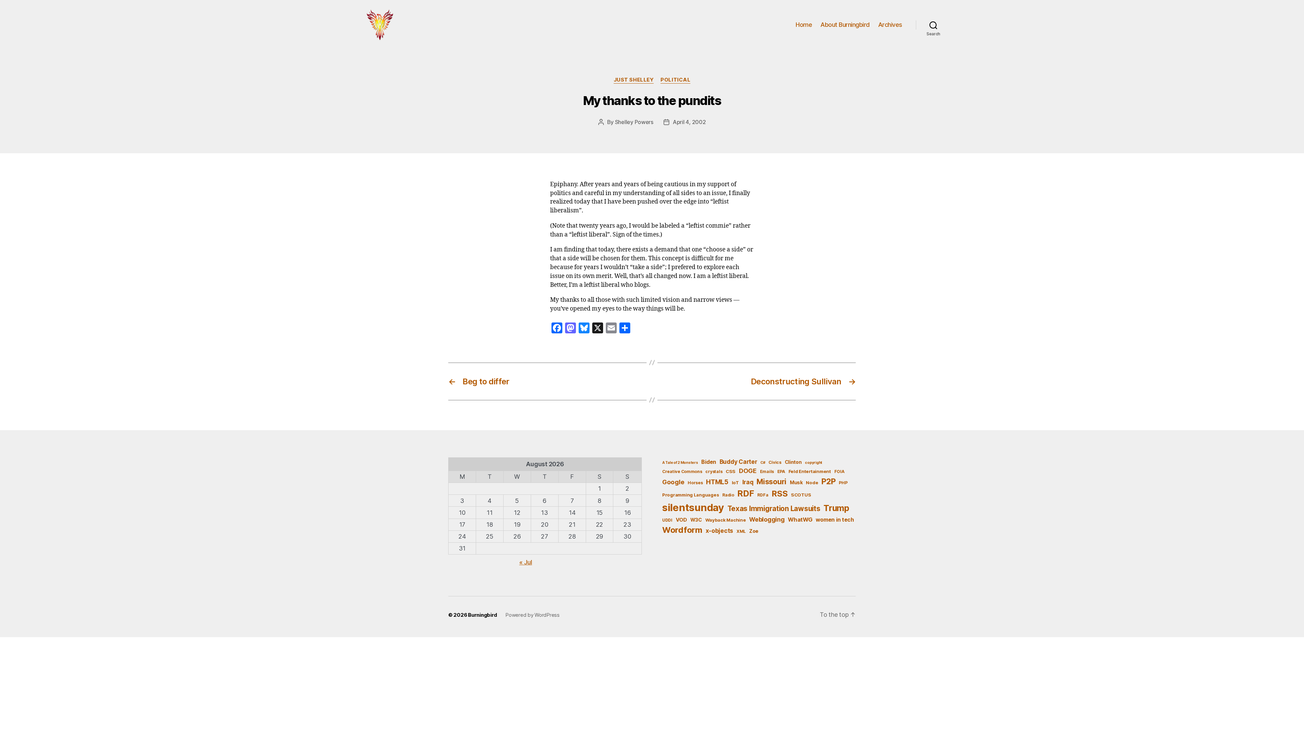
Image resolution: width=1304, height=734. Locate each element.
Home (804, 24)
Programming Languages (690, 494)
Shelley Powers (634, 122)
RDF (745, 493)
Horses (695, 482)
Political (675, 80)
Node (812, 482)
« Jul (525, 562)
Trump (836, 508)
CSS (731, 471)
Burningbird (482, 615)
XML (741, 531)
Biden (708, 462)
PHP (843, 482)
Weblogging (766, 519)
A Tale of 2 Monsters (680, 462)
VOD (681, 520)
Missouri (771, 481)
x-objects (720, 530)
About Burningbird (845, 24)
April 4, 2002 (689, 122)
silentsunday (693, 507)
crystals (713, 471)
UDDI (667, 520)
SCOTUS (801, 494)
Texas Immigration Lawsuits (773, 508)
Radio (728, 494)
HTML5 (717, 482)
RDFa (762, 494)
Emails (767, 471)
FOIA (839, 471)
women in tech (835, 520)
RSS (779, 494)
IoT (735, 482)
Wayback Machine (725, 520)
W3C (696, 520)
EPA (781, 471)
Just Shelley (634, 80)
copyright (813, 462)
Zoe (753, 531)
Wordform (682, 530)
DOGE (748, 470)
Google (673, 482)
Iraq (748, 482)
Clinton (793, 462)
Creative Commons (682, 471)
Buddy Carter (738, 461)
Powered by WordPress (532, 615)
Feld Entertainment (810, 471)
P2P (828, 481)
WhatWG (800, 519)
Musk (796, 482)
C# (762, 462)
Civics (774, 462)
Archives (890, 24)
